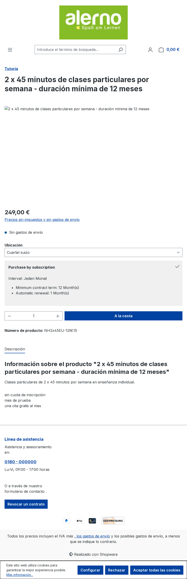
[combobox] (75, 49)
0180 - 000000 (20, 461)
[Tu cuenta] (150, 49)
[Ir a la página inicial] (93, 22)
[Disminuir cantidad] (9, 315)
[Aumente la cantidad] (58, 315)
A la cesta (123, 316)
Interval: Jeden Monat (27, 278)
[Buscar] (120, 49)
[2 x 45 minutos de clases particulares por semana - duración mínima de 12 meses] (93, 155)
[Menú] (10, 49)
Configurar (90, 570)
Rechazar (116, 570)
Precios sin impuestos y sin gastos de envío (42, 219)
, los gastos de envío (92, 536)
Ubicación (14, 245)
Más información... (19, 575)
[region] (93, 155)
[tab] (15, 349)
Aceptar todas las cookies (156, 570)
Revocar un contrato (26, 504)
